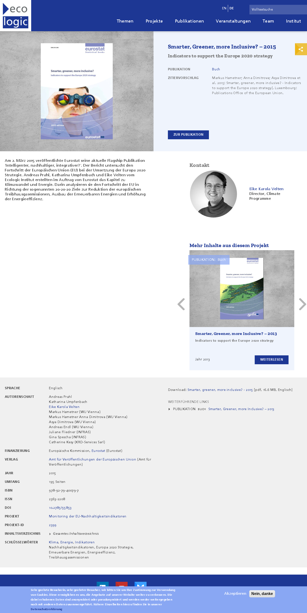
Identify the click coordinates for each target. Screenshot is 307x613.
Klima (53, 542)
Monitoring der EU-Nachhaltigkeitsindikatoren (87, 516)
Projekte (154, 21)
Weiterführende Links (188, 402)
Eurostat (98, 451)
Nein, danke (262, 594)
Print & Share (301, 49)
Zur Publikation (188, 134)
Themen (125, 21)
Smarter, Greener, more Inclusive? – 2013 (236, 333)
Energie (66, 542)
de (232, 8)
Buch (216, 69)
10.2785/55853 (60, 508)
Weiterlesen (271, 359)
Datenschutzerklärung (46, 609)
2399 (52, 525)
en (224, 8)
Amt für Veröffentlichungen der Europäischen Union (92, 459)
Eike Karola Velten (64, 407)
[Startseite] (15, 15)
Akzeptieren (235, 594)
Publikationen (189, 21)
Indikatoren (85, 542)
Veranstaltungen (233, 21)
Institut (293, 21)
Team (268, 21)
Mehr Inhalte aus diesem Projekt (229, 245)
